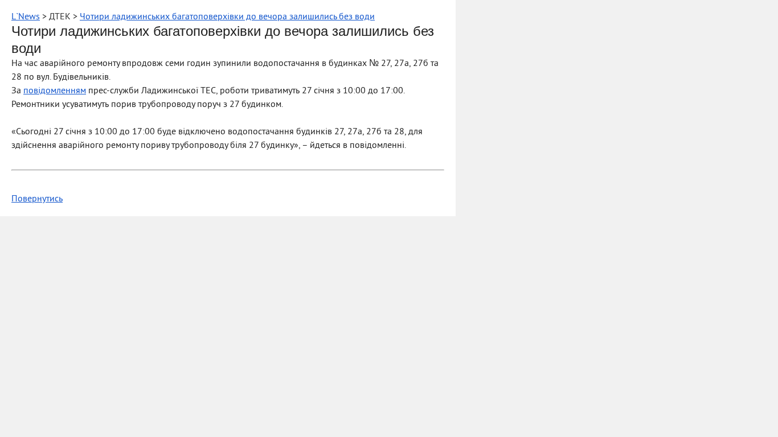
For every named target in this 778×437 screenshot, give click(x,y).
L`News (25, 17)
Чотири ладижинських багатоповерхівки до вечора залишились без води (227, 17)
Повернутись (37, 199)
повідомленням (54, 91)
